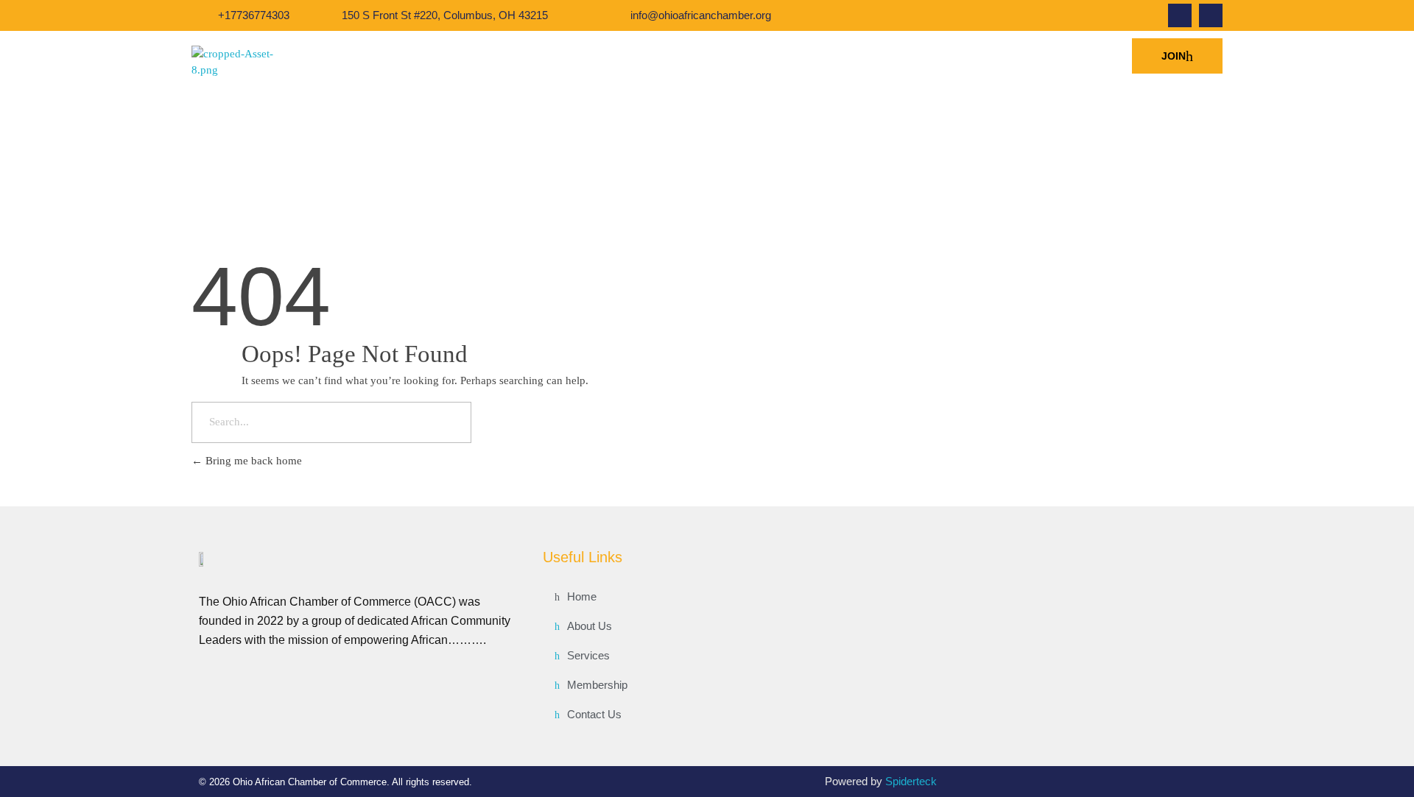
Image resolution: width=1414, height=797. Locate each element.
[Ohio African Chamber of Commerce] (245, 62)
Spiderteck (911, 781)
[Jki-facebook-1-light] (1180, 15)
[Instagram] (1211, 15)
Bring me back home (252, 461)
